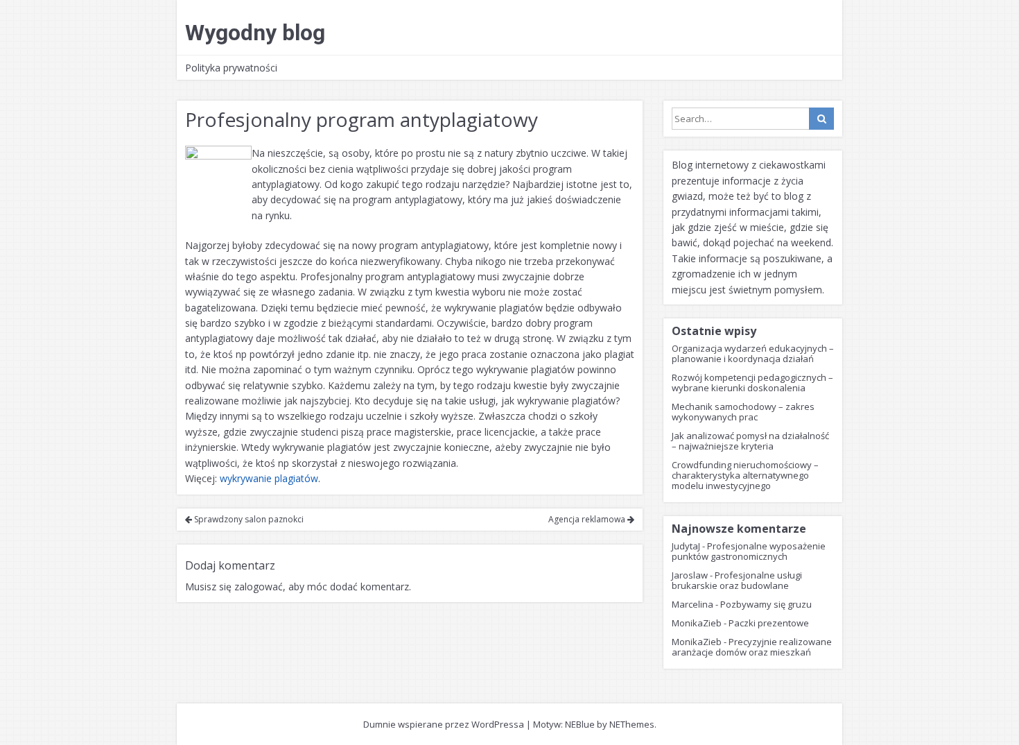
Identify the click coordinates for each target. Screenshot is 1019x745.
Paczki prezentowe (769, 623)
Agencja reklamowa (587, 519)
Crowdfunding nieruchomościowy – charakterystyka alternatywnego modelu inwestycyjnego (745, 475)
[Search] (821, 119)
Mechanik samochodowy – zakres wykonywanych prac (743, 411)
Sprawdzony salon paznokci (248, 519)
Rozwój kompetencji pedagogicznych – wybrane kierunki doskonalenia (752, 382)
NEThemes (631, 724)
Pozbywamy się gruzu (766, 604)
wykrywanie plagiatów (269, 478)
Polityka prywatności (231, 67)
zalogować (258, 586)
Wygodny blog (255, 32)
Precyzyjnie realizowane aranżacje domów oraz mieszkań (752, 646)
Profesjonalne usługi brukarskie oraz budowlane (737, 580)
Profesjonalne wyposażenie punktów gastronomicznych (749, 551)
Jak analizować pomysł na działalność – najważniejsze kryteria (750, 440)
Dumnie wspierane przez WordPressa (443, 724)
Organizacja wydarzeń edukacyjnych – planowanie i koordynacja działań (753, 353)
